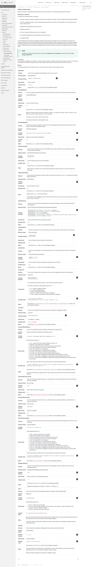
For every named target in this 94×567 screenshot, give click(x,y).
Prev (19, 559)
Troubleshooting (5, 28)
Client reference (6, 48)
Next (78, 559)
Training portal (73, 2)
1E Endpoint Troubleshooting (7, 70)
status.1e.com (48, 2)
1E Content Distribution (5, 77)
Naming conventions (7, 51)
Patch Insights (4, 82)
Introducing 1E (4, 14)
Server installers (6, 44)
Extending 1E (4, 30)
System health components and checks (8, 56)
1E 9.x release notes (5, 9)
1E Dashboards (4, 85)
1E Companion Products (7, 37)
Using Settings (4, 25)
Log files (4, 41)
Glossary (4, 61)
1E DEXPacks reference (7, 59)
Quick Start (4, 16)
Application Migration (5, 90)
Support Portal (65, 2)
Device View (5, 39)
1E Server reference (6, 46)
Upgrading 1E (4, 21)
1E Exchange (56, 2)
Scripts (4, 42)
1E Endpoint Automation (6, 75)
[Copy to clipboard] (56, 78)
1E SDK (2, 92)
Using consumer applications (7, 23)
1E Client (3, 63)
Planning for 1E (5, 18)
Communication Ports (7, 35)
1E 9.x (2, 12)
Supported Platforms (6, 34)
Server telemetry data (8, 53)
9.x (27, 7)
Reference (4, 32)
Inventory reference (6, 58)
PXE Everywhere (4, 80)
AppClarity (3, 87)
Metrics (83, 9)
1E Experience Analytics (6, 72)
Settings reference (37, 7)
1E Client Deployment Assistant (5, 67)
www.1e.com (40, 2)
